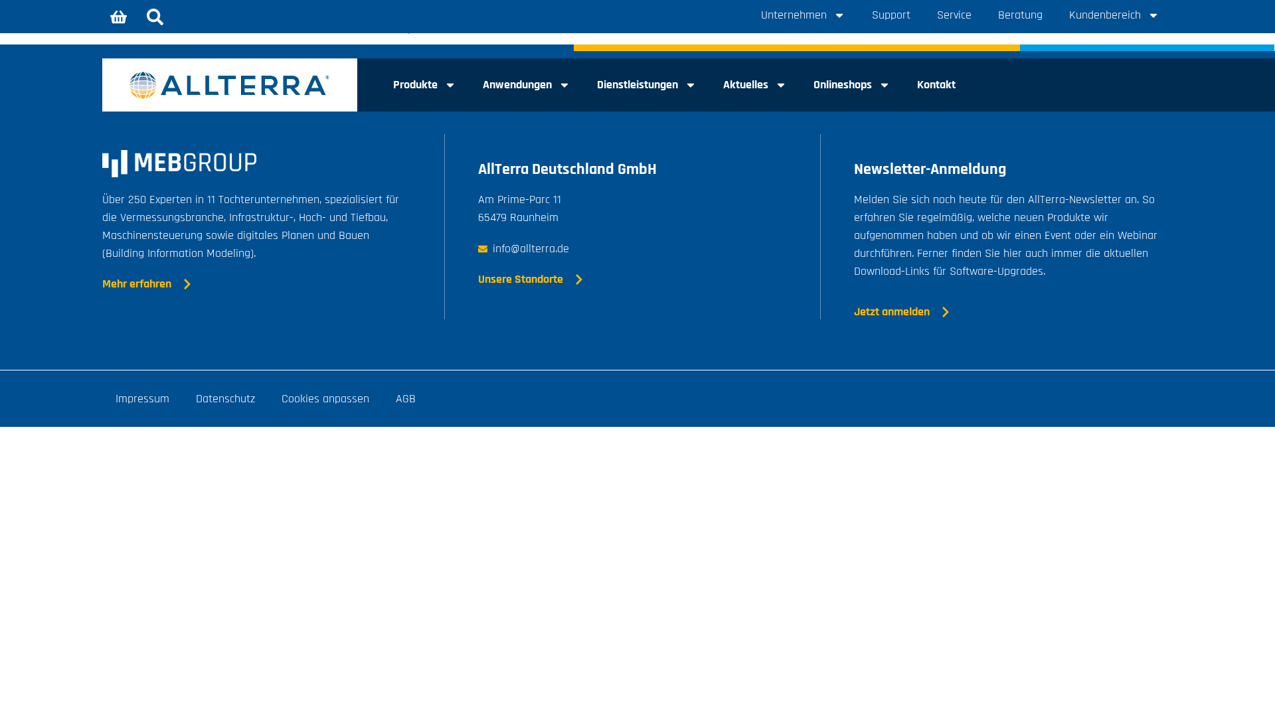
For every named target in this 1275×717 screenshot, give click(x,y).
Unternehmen (794, 15)
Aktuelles (745, 84)
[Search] (155, 16)
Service (954, 15)
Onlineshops (842, 84)
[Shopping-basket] (118, 16)
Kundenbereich (1105, 15)
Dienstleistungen (637, 84)
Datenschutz (225, 398)
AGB (406, 398)
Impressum (142, 398)
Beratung (1020, 15)
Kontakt (936, 84)
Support (891, 15)
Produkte (415, 84)
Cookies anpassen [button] (325, 398)
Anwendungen (517, 84)
